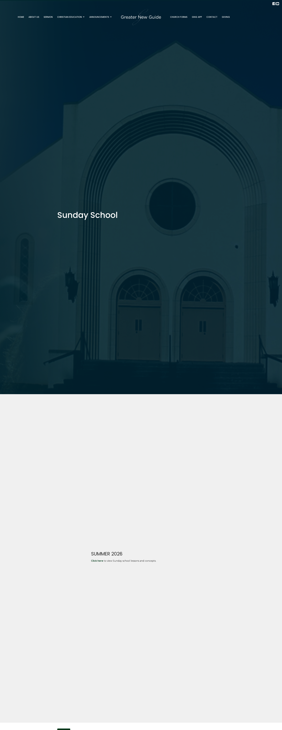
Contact (211, 17)
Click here (97, 560)
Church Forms (178, 17)
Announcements (99, 17)
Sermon (48, 17)
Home (21, 17)
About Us (33, 17)
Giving (226, 17)
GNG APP (197, 17)
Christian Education (69, 17)
